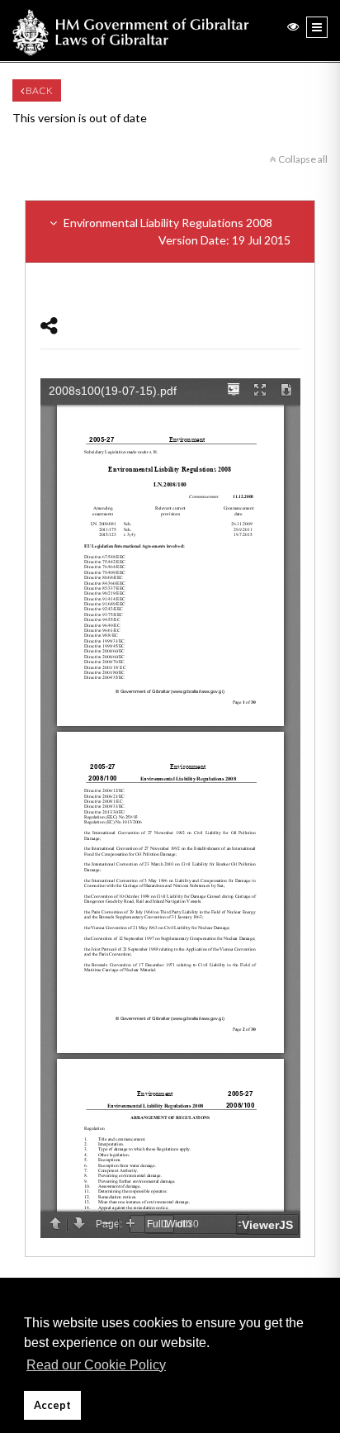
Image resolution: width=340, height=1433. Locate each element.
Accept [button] (52, 1405)
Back (38, 90)
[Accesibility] (293, 26)
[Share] (49, 325)
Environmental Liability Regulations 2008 (175, 231)
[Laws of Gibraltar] (130, 30)
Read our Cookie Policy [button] (96, 1365)
